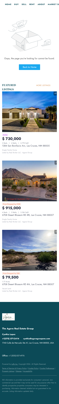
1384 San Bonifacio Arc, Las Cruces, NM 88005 (26, 145)
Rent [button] (32, 4)
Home (8, 4)
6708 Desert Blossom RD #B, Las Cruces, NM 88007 (28, 215)
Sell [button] (24, 4)
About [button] (41, 4)
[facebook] (4, 349)
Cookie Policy (33, 368)
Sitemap (19, 371)
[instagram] (16, 349)
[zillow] (10, 349)
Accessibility (27, 371)
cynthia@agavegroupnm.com (36, 338)
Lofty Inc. (14, 364)
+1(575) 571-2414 (10, 338)
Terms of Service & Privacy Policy (14, 368)
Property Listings (8, 371)
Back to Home (29, 67)
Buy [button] (16, 4)
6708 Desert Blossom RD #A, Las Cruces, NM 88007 (28, 284)
